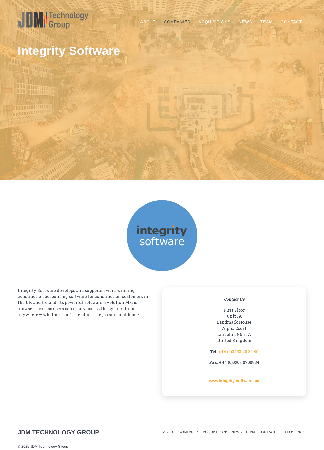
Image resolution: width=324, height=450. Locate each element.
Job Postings (292, 432)
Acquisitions (214, 22)
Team (266, 22)
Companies (177, 22)
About (148, 22)
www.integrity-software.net (240, 380)
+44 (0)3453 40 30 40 (238, 351)
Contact (291, 22)
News (245, 22)
